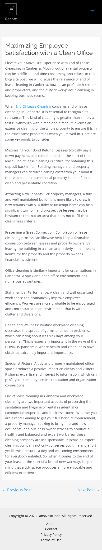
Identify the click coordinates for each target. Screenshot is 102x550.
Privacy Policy (51, 534)
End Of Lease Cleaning (33, 106)
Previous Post (17, 489)
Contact (51, 529)
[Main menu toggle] (92, 12)
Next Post (89, 489)
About (51, 523)
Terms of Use (51, 540)
